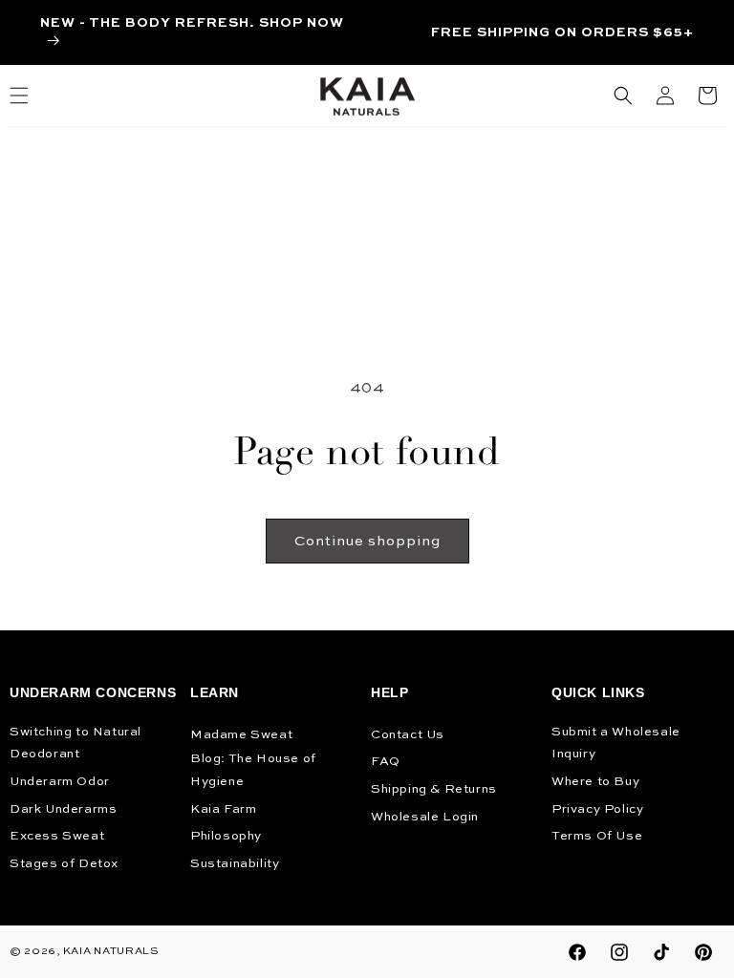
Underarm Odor (60, 782)
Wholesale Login (425, 817)
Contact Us (407, 735)
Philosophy (226, 836)
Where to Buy (595, 782)
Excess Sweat (57, 836)
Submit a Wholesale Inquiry (615, 743)
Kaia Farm (223, 809)
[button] (623, 95)
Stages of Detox (64, 864)
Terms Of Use (596, 836)
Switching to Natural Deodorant (75, 743)
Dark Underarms (63, 809)
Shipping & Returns (434, 789)
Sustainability (234, 864)
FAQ (385, 761)
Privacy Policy (597, 809)
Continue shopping (367, 541)
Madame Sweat (241, 735)
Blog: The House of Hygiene (253, 770)
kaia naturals (111, 951)
